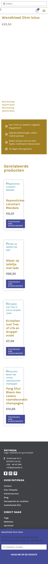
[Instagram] (10, 473)
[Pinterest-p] (15, 473)
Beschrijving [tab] (8, 101)
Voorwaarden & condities (16, 501)
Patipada (10, 450)
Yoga (6, 518)
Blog (6, 497)
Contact (8, 486)
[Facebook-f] (5, 473)
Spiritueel (8, 525)
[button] (44, 10)
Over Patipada (10, 490)
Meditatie (8, 521)
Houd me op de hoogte (24, 554)
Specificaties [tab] (8, 104)
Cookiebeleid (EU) (12, 505)
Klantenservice (11, 493)
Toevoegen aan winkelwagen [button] (15, 223)
